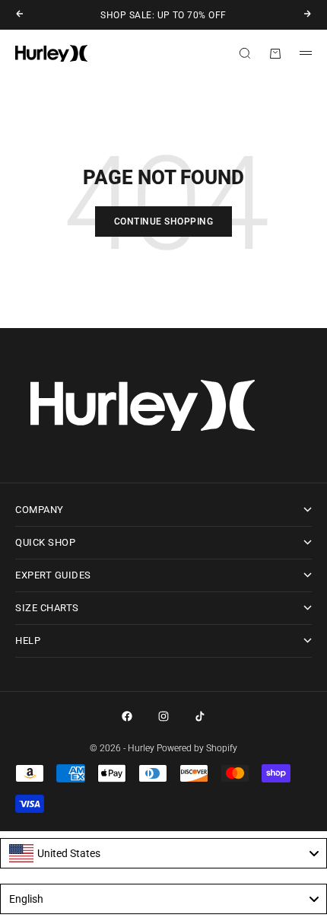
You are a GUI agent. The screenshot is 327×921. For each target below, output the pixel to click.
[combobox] (163, 853)
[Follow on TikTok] (200, 716)
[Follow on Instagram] (163, 716)
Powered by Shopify (197, 748)
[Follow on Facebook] (127, 716)
